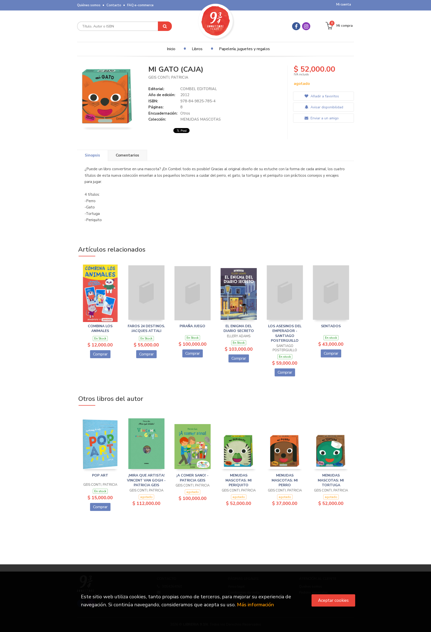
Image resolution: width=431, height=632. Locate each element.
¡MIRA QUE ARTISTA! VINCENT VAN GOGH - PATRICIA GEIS (146, 480)
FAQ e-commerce (140, 5)
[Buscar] (165, 26)
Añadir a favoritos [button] (324, 96)
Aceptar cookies (333, 600)
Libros (197, 49)
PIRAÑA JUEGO (192, 326)
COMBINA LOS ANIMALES (100, 328)
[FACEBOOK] (296, 26)
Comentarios (127, 155)
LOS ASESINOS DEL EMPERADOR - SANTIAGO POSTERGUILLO (285, 333)
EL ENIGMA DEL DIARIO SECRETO (238, 328)
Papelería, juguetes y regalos (244, 49)
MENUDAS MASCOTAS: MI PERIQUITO (238, 480)
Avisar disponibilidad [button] (326, 107)
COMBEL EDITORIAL (198, 88)
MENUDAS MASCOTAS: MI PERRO (285, 480)
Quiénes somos (89, 5)
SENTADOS (331, 326)
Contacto (114, 5)
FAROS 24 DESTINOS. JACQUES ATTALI (146, 328)
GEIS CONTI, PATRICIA (168, 77)
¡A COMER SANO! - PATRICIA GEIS (192, 478)
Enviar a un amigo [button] (324, 118)
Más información (255, 604)
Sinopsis (92, 155)
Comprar (100, 354)
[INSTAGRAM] (306, 26)
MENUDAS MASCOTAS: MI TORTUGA (331, 480)
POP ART (100, 475)
